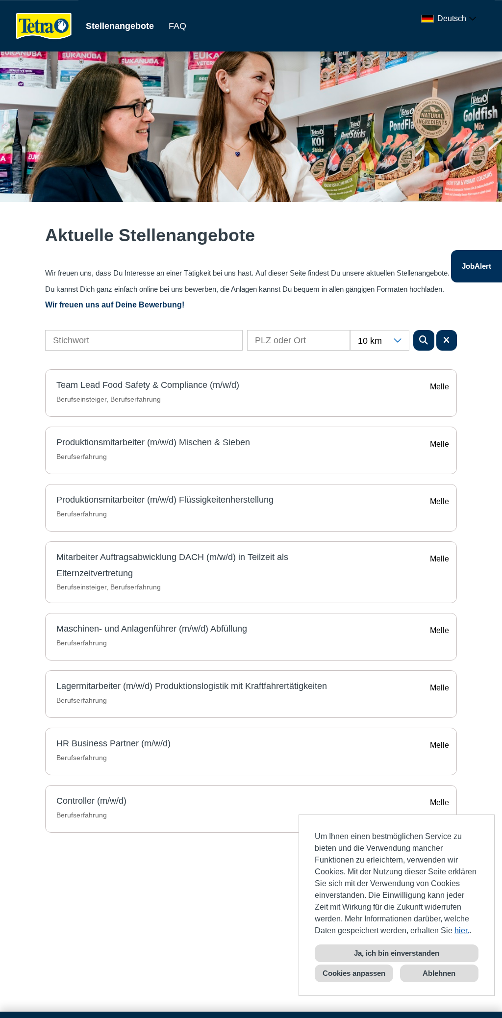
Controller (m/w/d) (91, 801)
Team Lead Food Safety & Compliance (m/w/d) (147, 385)
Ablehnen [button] (439, 973)
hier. (461, 930)
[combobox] (450, 18)
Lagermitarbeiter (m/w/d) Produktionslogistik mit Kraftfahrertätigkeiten (191, 686)
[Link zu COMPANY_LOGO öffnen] (44, 25)
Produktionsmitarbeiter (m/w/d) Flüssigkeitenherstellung (165, 500)
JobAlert (476, 266)
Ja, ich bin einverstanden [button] (396, 953)
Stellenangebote (120, 26)
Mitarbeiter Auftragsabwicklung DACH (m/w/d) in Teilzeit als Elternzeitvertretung (172, 565)
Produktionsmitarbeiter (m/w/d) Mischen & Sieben (153, 442)
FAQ (177, 26)
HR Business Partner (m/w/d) (113, 743)
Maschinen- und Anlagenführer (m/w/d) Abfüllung (151, 629)
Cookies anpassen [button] (354, 973)
